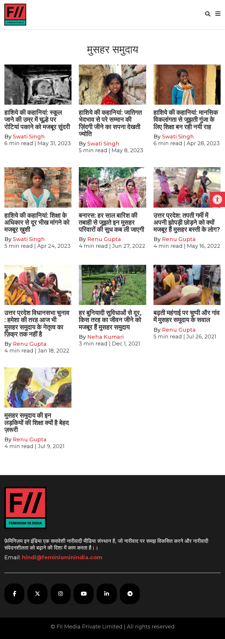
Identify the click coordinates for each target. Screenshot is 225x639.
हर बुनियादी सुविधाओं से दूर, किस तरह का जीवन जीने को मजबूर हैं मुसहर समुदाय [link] (110, 319)
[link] (217, 199)
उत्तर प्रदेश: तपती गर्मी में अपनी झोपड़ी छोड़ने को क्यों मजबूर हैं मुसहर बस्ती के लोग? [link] (187, 222)
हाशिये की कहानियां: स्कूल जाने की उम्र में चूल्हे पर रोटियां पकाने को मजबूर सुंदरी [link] (37, 119)
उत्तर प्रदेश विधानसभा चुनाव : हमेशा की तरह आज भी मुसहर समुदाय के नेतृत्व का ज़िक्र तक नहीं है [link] (36, 323)
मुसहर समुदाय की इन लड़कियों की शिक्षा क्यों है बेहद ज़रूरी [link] (36, 422)
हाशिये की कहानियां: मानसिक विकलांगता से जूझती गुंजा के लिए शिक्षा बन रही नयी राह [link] (186, 119)
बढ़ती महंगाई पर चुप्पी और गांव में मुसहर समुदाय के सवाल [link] (187, 316)
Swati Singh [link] (29, 136)
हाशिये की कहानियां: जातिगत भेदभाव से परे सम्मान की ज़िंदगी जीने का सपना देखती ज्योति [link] (110, 123)
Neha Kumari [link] (105, 337)
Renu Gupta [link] (104, 239)
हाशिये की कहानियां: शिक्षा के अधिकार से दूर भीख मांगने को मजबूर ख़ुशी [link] (36, 222)
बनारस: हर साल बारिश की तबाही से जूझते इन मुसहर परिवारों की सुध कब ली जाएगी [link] (111, 222)
